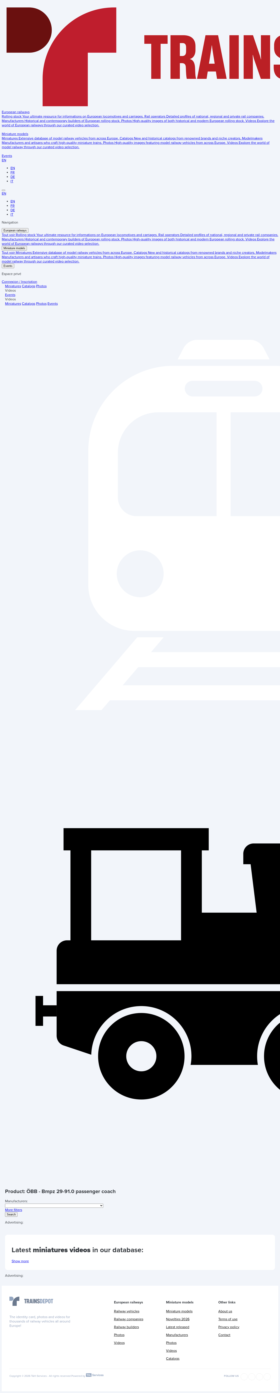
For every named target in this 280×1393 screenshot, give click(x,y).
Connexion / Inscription (19, 282)
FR (12, 172)
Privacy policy (228, 1327)
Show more (20, 1261)
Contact (224, 1335)
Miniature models (15, 134)
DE (12, 177)
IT (11, 181)
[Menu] (3, 190)
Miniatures (13, 286)
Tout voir (9, 235)
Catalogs (28, 286)
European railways (16, 112)
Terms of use (228, 1319)
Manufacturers (177, 1335)
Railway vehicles (126, 1311)
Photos (41, 286)
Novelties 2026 (177, 1319)
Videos (119, 1343)
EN (4, 160)
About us (225, 1311)
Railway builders (126, 1327)
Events (7, 156)
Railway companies (128, 1319)
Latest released (177, 1327)
